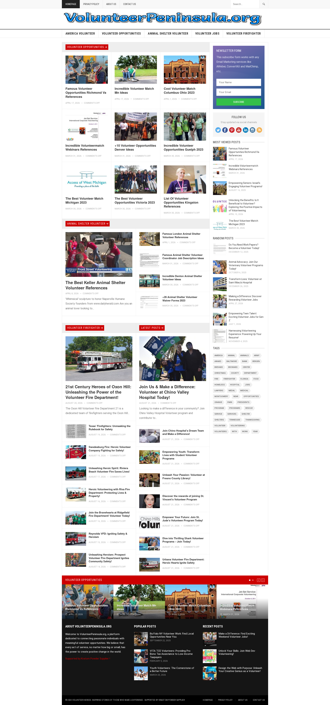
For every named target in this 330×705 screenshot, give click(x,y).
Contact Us (129, 4)
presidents (243, 402)
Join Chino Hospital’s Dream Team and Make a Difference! (183, 432)
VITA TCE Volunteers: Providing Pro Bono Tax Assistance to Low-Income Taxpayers (171, 654)
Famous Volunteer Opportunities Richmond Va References (85, 92)
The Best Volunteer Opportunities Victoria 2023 (135, 200)
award (217, 361)
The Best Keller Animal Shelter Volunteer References (95, 285)
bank (244, 361)
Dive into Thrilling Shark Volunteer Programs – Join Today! (183, 540)
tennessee (234, 420)
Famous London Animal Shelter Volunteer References (181, 235)
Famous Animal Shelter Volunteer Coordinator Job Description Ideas (183, 256)
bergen (256, 361)
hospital (235, 385)
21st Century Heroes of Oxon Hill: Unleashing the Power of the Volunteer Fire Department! (98, 392)
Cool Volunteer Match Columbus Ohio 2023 (179, 90)
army (256, 355)
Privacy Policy (91, 4)
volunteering (238, 426)
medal (232, 390)
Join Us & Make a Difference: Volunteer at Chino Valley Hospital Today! (167, 392)
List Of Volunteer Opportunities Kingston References (181, 202)
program (219, 408)
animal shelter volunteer (168, 33)
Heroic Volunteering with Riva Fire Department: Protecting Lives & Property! (109, 492)
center (246, 367)
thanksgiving (252, 420)
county (235, 373)
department (250, 373)
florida (244, 379)
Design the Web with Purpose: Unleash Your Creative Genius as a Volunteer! (240, 669)
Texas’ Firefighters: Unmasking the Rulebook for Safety (109, 427)
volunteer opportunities (121, 33)
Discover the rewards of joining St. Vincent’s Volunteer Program (183, 497)
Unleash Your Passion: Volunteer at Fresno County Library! (183, 476)
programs (234, 408)
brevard (218, 367)
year (255, 431)
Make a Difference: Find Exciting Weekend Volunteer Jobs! (237, 635)
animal (231, 355)
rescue (249, 408)
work (245, 431)
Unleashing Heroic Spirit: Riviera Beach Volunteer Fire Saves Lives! (109, 469)
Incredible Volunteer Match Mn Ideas (134, 90)
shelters (219, 420)
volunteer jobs (207, 33)
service (218, 414)
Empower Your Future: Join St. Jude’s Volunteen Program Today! (182, 518)
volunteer (219, 426)
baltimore (232, 361)
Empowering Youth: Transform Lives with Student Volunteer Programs (180, 455)
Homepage (70, 4)
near (235, 396)
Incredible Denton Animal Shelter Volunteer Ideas (182, 277)
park (229, 402)
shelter (246, 414)
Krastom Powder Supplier (172, 700)
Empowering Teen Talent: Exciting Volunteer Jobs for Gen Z (246, 317)
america (218, 355)
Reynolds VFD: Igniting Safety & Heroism (108, 535)
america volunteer (80, 33)
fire (216, 379)
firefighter (229, 379)
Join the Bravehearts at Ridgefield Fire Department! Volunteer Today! (109, 514)
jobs (247, 385)
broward (233, 367)
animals (244, 355)
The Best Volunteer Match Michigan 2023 (84, 200)
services (231, 414)
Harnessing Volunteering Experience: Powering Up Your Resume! (245, 334)
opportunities (251, 396)
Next (263, 580)
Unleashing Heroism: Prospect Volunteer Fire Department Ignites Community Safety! (109, 558)
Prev (258, 580)
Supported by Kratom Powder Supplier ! (87, 658)
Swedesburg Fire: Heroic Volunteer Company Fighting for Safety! (110, 448)
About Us (111, 4)
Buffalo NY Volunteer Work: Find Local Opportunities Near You (172, 635)
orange (218, 402)
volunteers (220, 431)
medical (244, 390)
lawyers (218, 390)
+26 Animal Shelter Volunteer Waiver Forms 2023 (179, 298)
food (256, 379)
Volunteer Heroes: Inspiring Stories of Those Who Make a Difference (107, 700)
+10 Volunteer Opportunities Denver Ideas (135, 147)
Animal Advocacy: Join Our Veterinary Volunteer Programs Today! (246, 265)
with (234, 431)
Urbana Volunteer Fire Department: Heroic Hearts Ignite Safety (183, 561)
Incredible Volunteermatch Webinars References (84, 147)
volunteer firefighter (243, 33)
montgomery (221, 396)
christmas (220, 373)
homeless (219, 385)
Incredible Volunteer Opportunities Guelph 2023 (183, 147)
